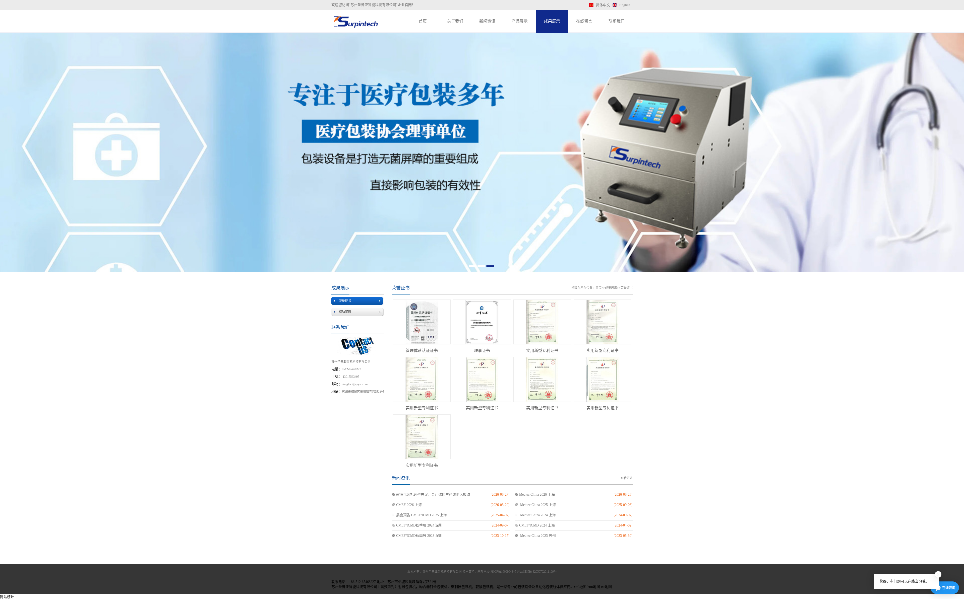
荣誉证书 (345, 301)
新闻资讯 (487, 21)
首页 (423, 21)
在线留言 (584, 21)
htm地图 (593, 587)
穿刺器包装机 (461, 587)
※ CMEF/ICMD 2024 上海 (535, 525)
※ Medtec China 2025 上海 (535, 505)
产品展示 (520, 21)
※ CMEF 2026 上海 (407, 505)
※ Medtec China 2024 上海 (535, 515)
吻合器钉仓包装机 (433, 587)
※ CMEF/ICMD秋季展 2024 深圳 (417, 525)
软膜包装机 (484, 587)
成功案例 (345, 312)
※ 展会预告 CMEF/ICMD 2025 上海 (419, 515)
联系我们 (617, 21)
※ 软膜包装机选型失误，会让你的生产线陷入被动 (431, 494)
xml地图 (580, 587)
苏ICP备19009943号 (503, 571)
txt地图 (606, 587)
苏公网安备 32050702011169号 (537, 571)
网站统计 (7, 597)
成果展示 (552, 21)
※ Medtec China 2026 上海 (535, 494)
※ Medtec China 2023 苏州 (535, 536)
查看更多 (627, 478)
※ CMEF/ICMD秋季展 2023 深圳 (417, 536)
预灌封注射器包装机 (400, 587)
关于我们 (455, 21)
